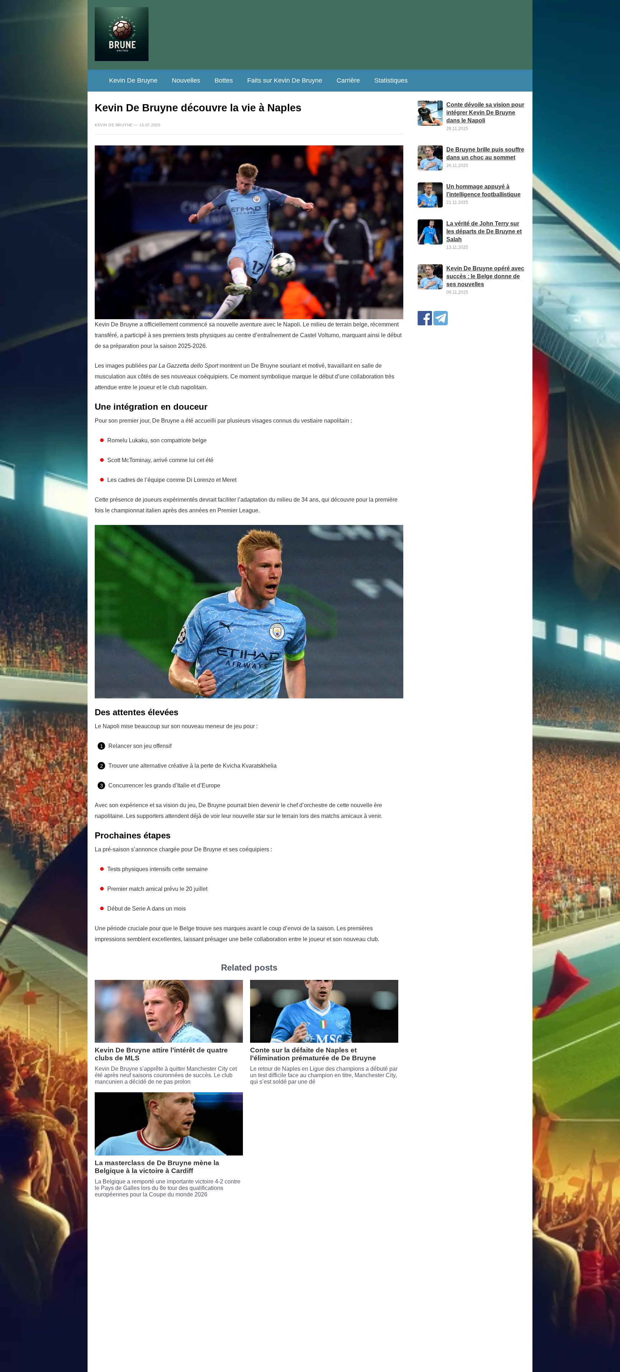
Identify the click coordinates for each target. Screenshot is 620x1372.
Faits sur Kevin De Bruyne (284, 80)
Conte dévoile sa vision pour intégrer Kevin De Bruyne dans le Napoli (485, 113)
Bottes (224, 80)
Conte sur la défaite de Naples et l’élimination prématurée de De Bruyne (313, 1054)
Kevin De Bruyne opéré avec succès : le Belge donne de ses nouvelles (485, 276)
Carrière (348, 80)
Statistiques (391, 80)
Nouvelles (186, 80)
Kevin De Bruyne (133, 80)
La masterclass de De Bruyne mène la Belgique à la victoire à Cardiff (157, 1167)
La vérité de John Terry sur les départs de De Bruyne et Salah (484, 231)
